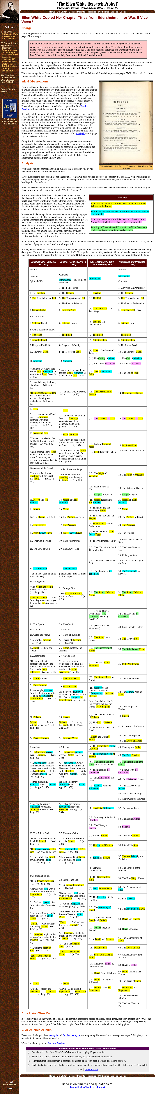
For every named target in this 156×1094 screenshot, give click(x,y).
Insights (81, 12)
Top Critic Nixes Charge (9, 67)
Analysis (80, 133)
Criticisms (10, 27)
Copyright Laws (9, 50)
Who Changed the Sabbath (7, 81)
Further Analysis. (57, 1043)
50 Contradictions (9, 43)
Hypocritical (6, 45)
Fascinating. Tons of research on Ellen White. (10, 121)
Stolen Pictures (9, 64)
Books (123, 12)
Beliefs (72, 12)
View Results (91, 1069)
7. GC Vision (8, 39)
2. (10, 34)
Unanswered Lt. (8, 78)
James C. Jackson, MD (8, 58)
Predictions (92, 12)
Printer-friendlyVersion (8, 90)
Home (52, 12)
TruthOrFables (9, 1084)
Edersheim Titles (10, 55)
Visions (114, 12)
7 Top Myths (6, 32)
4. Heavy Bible (8, 36)
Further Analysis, (72, 1035)
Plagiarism (6, 48)
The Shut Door (8, 75)
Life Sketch (62, 12)
